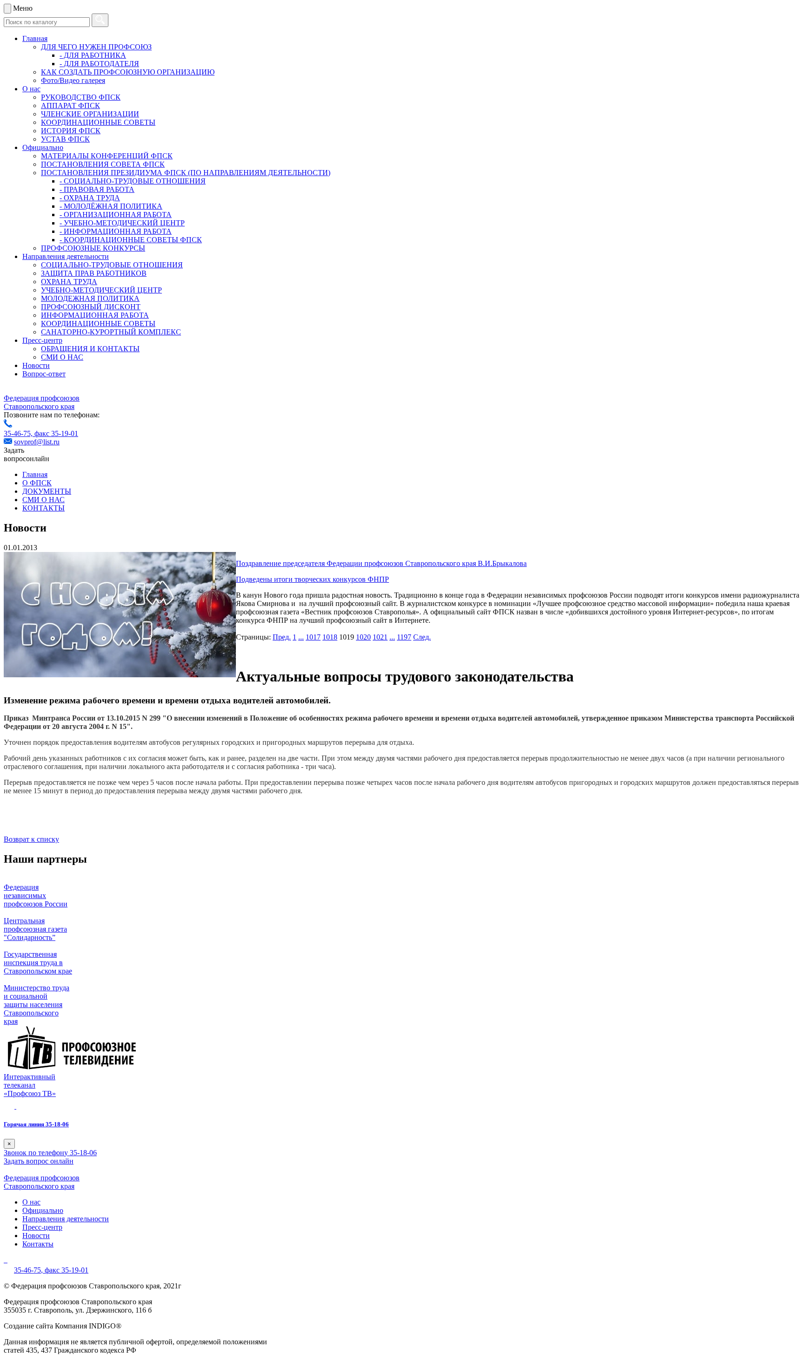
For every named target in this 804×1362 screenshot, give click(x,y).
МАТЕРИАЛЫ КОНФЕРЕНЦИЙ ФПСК (107, 156)
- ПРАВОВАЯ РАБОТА (97, 189)
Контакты (38, 1244)
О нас (31, 89)
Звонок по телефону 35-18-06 (50, 1153)
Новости (36, 365)
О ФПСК (37, 483)
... (301, 637)
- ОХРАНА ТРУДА (90, 198)
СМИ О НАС (62, 357)
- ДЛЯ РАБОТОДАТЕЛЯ (99, 64)
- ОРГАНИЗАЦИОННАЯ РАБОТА (116, 214)
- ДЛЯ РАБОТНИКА (93, 55)
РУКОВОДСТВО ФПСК (81, 97)
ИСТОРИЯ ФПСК (70, 131)
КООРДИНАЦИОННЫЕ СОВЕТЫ (98, 122)
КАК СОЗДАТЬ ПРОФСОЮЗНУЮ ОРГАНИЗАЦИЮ (127, 72)
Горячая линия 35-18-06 (36, 1124)
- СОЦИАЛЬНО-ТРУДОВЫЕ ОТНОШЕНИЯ (133, 181)
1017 (313, 637)
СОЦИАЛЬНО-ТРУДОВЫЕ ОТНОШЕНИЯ (112, 265)
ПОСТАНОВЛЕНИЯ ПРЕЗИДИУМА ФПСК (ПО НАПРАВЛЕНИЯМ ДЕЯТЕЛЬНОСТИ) (185, 173)
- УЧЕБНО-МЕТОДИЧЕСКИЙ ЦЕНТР (122, 223)
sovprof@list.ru (37, 442)
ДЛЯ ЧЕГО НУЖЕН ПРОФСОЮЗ (96, 47)
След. (422, 637)
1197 (404, 637)
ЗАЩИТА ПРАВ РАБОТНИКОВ (94, 273)
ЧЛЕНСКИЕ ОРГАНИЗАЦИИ (90, 114)
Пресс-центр (42, 340)
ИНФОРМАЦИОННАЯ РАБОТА (95, 315)
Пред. (282, 637)
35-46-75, (19, 433)
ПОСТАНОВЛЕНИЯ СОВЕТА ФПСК (103, 164)
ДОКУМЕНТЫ (46, 491)
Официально (42, 147)
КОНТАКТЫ (43, 508)
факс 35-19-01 (56, 433)
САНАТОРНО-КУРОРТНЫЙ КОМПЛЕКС (111, 332)
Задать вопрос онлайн (39, 1161)
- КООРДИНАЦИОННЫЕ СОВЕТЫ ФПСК (131, 240)
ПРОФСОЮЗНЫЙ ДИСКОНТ (91, 307)
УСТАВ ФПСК (65, 139)
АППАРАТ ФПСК (70, 105)
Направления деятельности (65, 256)
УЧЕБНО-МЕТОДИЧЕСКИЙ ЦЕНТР (101, 290)
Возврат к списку (31, 839)
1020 (363, 637)
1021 (380, 637)
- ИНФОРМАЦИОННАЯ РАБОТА (116, 231)
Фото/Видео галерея (73, 80)
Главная (34, 38)
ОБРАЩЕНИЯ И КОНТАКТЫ (90, 349)
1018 (329, 637)
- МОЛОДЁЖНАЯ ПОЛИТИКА (111, 206)
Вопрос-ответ (44, 374)
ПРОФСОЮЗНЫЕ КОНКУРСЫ (93, 248)
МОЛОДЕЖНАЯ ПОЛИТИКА (90, 298)
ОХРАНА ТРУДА (69, 282)
